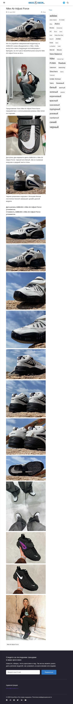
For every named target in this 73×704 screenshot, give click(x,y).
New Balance (56, 54)
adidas (53, 15)
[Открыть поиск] (67, 2)
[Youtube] (25, 700)
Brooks (52, 28)
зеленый (54, 92)
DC (51, 31)
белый (53, 87)
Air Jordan (61, 20)
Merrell (52, 50)
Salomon (53, 67)
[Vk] (21, 700)
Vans (52, 83)
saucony (62, 67)
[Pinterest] (14, 700)
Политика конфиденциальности (42, 697)
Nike (52, 58)
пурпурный (55, 109)
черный (54, 127)
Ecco (55, 31)
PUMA (53, 63)
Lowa (59, 46)
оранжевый (55, 105)
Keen (57, 42)
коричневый (55, 96)
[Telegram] (64, 3)
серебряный (54, 118)
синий (53, 122)
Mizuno (59, 50)
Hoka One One (59, 35)
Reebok (62, 63)
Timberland (52, 75)
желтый (62, 88)
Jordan (58, 39)
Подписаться (49, 672)
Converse (59, 28)
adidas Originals (53, 19)
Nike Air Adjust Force (13, 644)
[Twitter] (17, 700)
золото (62, 92)
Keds (51, 42)
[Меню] (4, 2)
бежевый (60, 83)
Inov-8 (51, 39)
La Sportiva (52, 46)
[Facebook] (6, 700)
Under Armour (55, 79)
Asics (57, 24)
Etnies (61, 31)
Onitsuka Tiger (60, 59)
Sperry (61, 71)
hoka (51, 35)
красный (54, 101)
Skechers (54, 71)
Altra (51, 24)
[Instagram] (10, 700)
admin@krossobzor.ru (12, 688)
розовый (54, 113)
